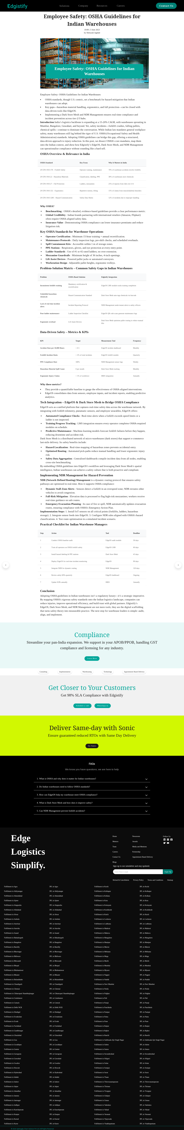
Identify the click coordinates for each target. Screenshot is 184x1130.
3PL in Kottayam (146, 905)
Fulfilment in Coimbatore (13, 998)
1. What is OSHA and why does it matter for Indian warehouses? (66, 778)
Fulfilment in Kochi (101, 887)
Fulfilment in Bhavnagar (13, 952)
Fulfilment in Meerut (101, 947)
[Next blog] (178, 565)
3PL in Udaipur (145, 1096)
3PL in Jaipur (54, 1086)
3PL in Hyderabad (55, 1072)
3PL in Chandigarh (56, 984)
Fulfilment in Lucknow (102, 919)
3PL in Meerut (145, 947)
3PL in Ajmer (54, 900)
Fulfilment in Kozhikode (103, 910)
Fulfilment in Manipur (102, 942)
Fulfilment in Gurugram (12, 1054)
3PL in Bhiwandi (55, 961)
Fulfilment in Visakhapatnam (104, 1124)
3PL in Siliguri (145, 1059)
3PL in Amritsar (55, 924)
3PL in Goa (53, 1040)
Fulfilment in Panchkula (103, 1007)
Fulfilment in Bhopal (11, 966)
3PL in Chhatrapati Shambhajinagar (62, 993)
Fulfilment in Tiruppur (102, 1091)
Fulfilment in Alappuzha (12, 905)
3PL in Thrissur (145, 1086)
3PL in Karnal (54, 1119)
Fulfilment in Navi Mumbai (104, 984)
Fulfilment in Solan (101, 1063)
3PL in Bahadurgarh (56, 938)
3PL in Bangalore (55, 942)
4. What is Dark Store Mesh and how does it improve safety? (65, 802)
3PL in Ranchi (145, 1035)
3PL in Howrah (54, 1068)
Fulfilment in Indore (11, 1082)
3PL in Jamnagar (55, 1100)
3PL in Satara (144, 1049)
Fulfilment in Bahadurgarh (13, 938)
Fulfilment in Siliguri (102, 1059)
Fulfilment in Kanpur (11, 1114)
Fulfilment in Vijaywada (103, 1119)
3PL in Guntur (54, 1049)
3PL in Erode (54, 1021)
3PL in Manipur (145, 942)
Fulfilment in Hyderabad (13, 1072)
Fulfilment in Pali (100, 998)
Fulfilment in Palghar (102, 993)
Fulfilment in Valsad (101, 1110)
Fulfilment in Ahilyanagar (13, 891)
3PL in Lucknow (145, 919)
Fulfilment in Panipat (102, 1012)
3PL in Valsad (144, 1110)
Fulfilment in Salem (101, 1045)
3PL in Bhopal (54, 966)
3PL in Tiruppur (145, 1091)
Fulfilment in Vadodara (102, 1105)
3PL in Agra (53, 887)
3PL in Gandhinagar (56, 1031)
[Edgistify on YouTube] (167, 843)
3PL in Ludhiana (145, 924)
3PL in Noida (144, 989)
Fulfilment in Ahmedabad (13, 896)
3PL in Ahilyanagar (56, 891)
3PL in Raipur (145, 1026)
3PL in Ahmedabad (56, 896)
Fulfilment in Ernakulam (13, 1017)
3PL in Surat (144, 1072)
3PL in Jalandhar (55, 1091)
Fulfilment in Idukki (11, 1077)
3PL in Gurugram (55, 1054)
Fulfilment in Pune (101, 1021)
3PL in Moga (144, 956)
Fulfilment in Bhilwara (12, 956)
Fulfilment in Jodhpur (12, 1105)
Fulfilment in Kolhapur (102, 891)
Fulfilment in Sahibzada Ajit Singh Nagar (109, 1040)
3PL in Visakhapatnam (147, 1124)
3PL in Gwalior (54, 1063)
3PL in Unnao (144, 1100)
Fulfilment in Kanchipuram (14, 1110)
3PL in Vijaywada (146, 1119)
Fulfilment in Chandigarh (13, 984)
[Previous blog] (6, 565)
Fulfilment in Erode (11, 1021)
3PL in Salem (144, 1045)
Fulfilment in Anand (11, 933)
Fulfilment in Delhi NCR (13, 1007)
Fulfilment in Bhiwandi (12, 961)
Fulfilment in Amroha (12, 928)
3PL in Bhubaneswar (56, 970)
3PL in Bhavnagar (55, 952)
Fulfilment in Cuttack (11, 1003)
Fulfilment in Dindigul (12, 1012)
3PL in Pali (144, 998)
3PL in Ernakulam (55, 1017)
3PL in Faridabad (55, 1026)
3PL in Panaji (144, 1003)
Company (83, 5)
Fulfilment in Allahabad (12, 910)
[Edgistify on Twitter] (164, 843)
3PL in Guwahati (55, 1059)
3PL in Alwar (54, 914)
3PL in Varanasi (145, 1114)
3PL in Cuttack (54, 1003)
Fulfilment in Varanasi (102, 1114)
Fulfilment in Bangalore (12, 942)
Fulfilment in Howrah (12, 1068)
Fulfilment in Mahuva (102, 933)
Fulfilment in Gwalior (12, 1063)
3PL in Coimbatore (56, 998)
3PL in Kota (144, 900)
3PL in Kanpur (54, 1114)
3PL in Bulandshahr (56, 980)
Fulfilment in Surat (101, 1072)
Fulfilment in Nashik (101, 980)
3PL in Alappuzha (55, 905)
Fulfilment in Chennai (12, 989)
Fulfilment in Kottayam (102, 905)
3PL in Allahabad (55, 910)
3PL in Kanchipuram (56, 1110)
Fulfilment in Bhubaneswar (13, 970)
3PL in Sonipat (145, 1068)
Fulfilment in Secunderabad (104, 1054)
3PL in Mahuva (145, 933)
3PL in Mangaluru (146, 938)
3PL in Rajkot (144, 1031)
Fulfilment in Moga (101, 956)
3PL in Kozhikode (146, 910)
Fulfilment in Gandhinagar (13, 1031)
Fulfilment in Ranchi (101, 1035)
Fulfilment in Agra (10, 887)
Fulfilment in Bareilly (12, 947)
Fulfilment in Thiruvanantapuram (106, 1082)
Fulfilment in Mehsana (102, 952)
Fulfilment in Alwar (11, 914)
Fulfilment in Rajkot (101, 1031)
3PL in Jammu (54, 1096)
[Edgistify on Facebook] (171, 840)
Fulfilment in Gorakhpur (13, 1045)
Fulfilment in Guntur (11, 1049)
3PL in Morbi (144, 961)
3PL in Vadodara (145, 1105)
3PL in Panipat (145, 1012)
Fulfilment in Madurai (102, 928)
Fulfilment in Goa (10, 1040)
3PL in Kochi (144, 887)
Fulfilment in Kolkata (102, 896)
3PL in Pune (144, 1021)
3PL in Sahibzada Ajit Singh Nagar (152, 1040)
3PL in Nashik (145, 980)
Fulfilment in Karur (11, 1124)
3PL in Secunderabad (147, 1054)
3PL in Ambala (54, 919)
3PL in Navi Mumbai (147, 984)
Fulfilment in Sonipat (102, 1068)
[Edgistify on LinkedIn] (164, 840)
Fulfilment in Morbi (101, 961)
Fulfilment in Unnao (101, 1100)
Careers (121, 5)
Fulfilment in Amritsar (12, 924)
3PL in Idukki (54, 1077)
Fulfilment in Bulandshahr (13, 980)
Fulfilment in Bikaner (12, 975)
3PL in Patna (144, 1017)
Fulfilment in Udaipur (102, 1096)
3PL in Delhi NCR (55, 1007)
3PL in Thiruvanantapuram (149, 1082)
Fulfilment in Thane (101, 1077)
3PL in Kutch (144, 914)
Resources (102, 5)
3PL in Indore (54, 1082)
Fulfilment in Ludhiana (102, 924)
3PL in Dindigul (55, 1012)
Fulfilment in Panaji (101, 1003)
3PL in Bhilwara (55, 956)
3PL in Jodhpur (54, 1105)
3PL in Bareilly (54, 947)
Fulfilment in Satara (101, 1049)
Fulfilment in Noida (101, 989)
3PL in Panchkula (146, 1007)
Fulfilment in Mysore (102, 970)
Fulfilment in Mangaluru (103, 938)
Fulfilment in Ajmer (11, 900)
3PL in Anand (54, 933)
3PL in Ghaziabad (55, 1035)
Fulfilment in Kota (101, 900)
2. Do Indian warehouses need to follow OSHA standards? (63, 786)
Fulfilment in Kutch (101, 914)
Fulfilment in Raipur (101, 1026)
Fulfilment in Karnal (11, 1119)
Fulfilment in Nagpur (102, 975)
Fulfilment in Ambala (11, 919)
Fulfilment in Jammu (11, 1096)
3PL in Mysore (145, 970)
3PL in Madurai (145, 928)
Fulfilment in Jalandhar (12, 1091)
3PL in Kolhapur (145, 891)
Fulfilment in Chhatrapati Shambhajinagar (19, 993)
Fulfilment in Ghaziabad (12, 1035)
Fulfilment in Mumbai (102, 966)
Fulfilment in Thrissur (102, 1086)
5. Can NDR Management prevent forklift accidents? (61, 811)
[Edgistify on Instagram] (167, 840)
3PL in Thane (144, 1077)
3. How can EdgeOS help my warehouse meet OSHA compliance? (67, 794)
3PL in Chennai (54, 989)
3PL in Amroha (54, 928)
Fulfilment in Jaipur (11, 1086)
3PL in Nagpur (145, 975)
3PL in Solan (144, 1063)
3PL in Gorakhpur (55, 1045)
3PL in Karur (54, 1124)
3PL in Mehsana (145, 952)
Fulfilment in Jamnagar (12, 1100)
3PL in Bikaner (54, 975)
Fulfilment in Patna (101, 1017)
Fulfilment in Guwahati (12, 1059)
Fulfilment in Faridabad (12, 1026)
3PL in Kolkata (145, 896)
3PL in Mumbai (145, 966)
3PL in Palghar (145, 993)
